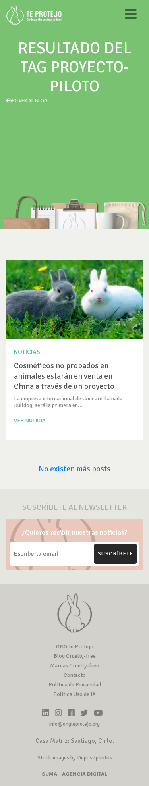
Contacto (75, 675)
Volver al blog (29, 101)
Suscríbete (115, 553)
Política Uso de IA (74, 694)
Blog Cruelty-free (75, 656)
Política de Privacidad (74, 684)
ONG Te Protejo (74, 646)
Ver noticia (30, 420)
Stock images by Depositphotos (74, 757)
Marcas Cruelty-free (74, 665)
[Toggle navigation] (131, 15)
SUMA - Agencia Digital (74, 774)
